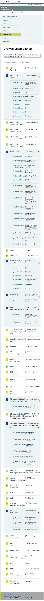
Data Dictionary (17, 13)
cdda (12, 250)
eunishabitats (19, 180)
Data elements (7, 27)
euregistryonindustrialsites (17, 339)
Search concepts (26, 62)
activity (17, 314)
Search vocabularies (12, 62)
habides (13, 379)
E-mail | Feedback (8, 594)
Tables (5, 24)
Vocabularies (7, 34)
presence (18, 100)
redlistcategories (20, 238)
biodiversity (14, 151)
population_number (20, 96)
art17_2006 (14, 129)
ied (11, 392)
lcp (11, 511)
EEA (11, 2)
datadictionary (15, 261)
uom (11, 568)
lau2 (11, 498)
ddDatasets (18, 272)
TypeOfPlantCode (20, 451)
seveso (12, 556)
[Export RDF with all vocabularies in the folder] (38, 77)
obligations (19, 284)
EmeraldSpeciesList (20, 176)
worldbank (14, 581)
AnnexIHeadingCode (20, 406)
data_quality (19, 88)
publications (14, 550)
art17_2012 (14, 137)
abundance (18, 156)
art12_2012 (14, 75)
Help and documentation (10, 16)
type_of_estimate (20, 112)
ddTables (18, 276)
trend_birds (19, 108)
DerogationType (20, 439)
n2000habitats (19, 207)
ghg (11, 372)
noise (12, 543)
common (13, 255)
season (17, 104)
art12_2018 (14, 122)
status (17, 288)
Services (5, 38)
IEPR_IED (13, 471)
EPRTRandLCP (16, 330)
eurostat (13, 346)
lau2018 (13, 503)
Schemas (5, 31)
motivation (18, 185)
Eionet (10, 13)
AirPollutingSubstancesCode (20, 432)
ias (11, 386)
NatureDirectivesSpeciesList (20, 233)
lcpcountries (19, 518)
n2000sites (18, 213)
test (11, 563)
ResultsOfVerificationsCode (20, 444)
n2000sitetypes (20, 218)
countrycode (19, 82)
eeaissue (18, 279)
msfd (12, 536)
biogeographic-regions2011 (20, 166)
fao (11, 352)
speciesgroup (19, 244)
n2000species (19, 225)
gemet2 (12, 366)
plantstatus (18, 523)
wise (11, 574)
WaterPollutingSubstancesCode (20, 462)
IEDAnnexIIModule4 (17, 423)
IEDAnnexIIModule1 (17, 399)
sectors (17, 529)
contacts (18, 268)
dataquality (18, 171)
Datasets (5, 20)
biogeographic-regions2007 (20, 161)
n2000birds (18, 198)
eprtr (11, 307)
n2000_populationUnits (20, 191)
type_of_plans (19, 116)
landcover (13, 485)
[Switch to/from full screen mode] (32, 5)
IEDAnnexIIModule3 (17, 414)
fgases (12, 359)
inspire (12, 478)
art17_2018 (14, 144)
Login (28, 4)
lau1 (11, 493)
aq (11, 68)
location (17, 92)
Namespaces (6, 41)
